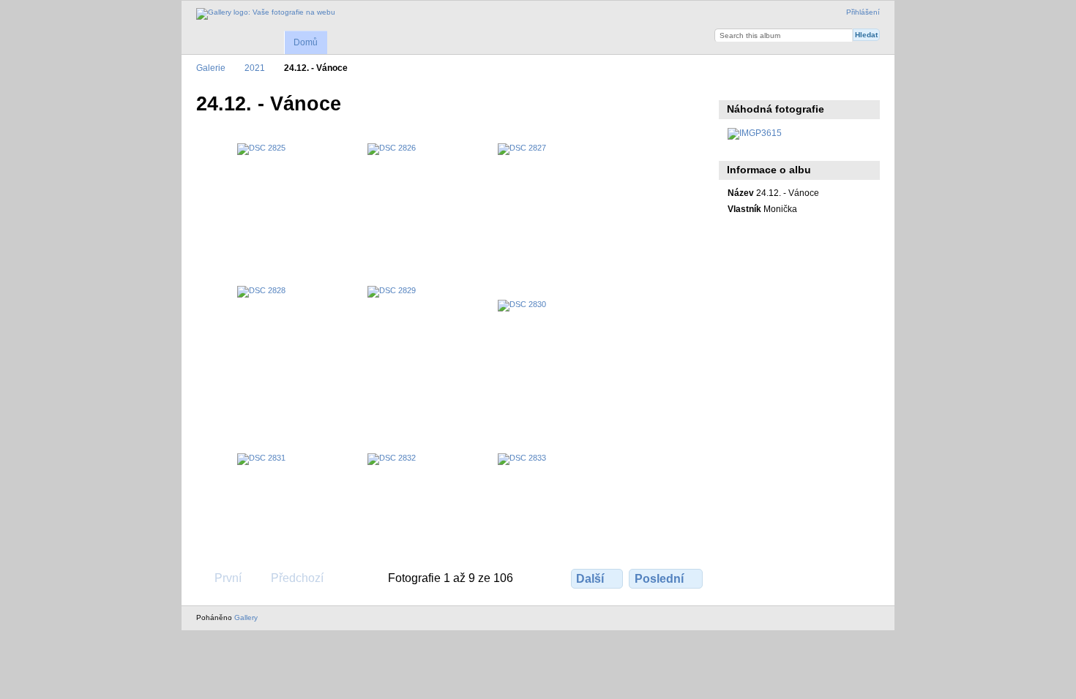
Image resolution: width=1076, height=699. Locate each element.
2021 (254, 67)
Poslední (659, 579)
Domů (306, 42)
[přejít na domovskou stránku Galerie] (265, 14)
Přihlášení (863, 12)
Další (590, 579)
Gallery (246, 617)
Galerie (210, 67)
